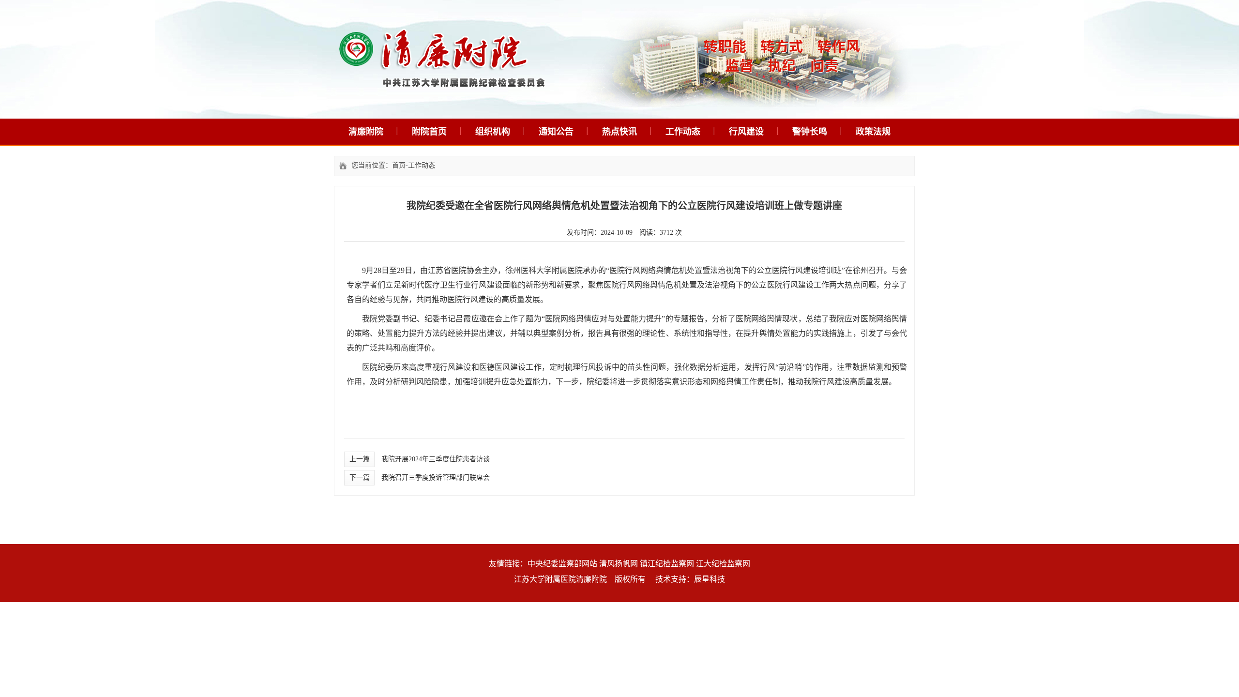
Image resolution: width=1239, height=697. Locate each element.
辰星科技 (709, 579)
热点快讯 (619, 131)
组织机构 (492, 131)
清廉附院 (365, 131)
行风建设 (746, 131)
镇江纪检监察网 (667, 564)
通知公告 (556, 131)
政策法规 (873, 131)
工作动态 (682, 131)
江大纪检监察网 (723, 564)
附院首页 (429, 131)
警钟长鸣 (809, 131)
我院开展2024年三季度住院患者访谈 (435, 459)
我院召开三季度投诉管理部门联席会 (435, 477)
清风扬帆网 (618, 564)
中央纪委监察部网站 (562, 564)
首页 (399, 165)
